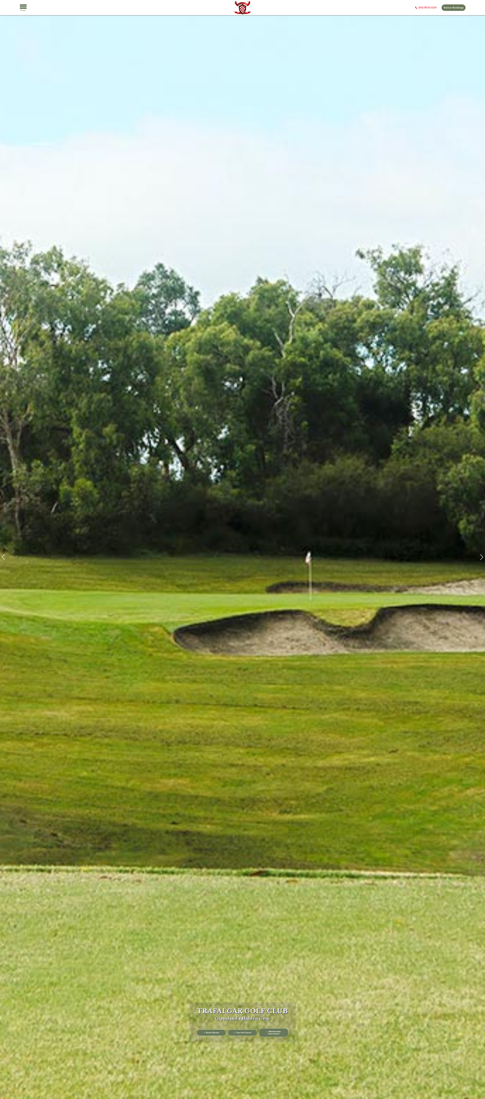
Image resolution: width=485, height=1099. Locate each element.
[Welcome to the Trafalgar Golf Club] (242, 13)
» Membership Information (274, 1032)
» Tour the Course (242, 1033)
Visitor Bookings (453, 7)
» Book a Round (211, 1033)
